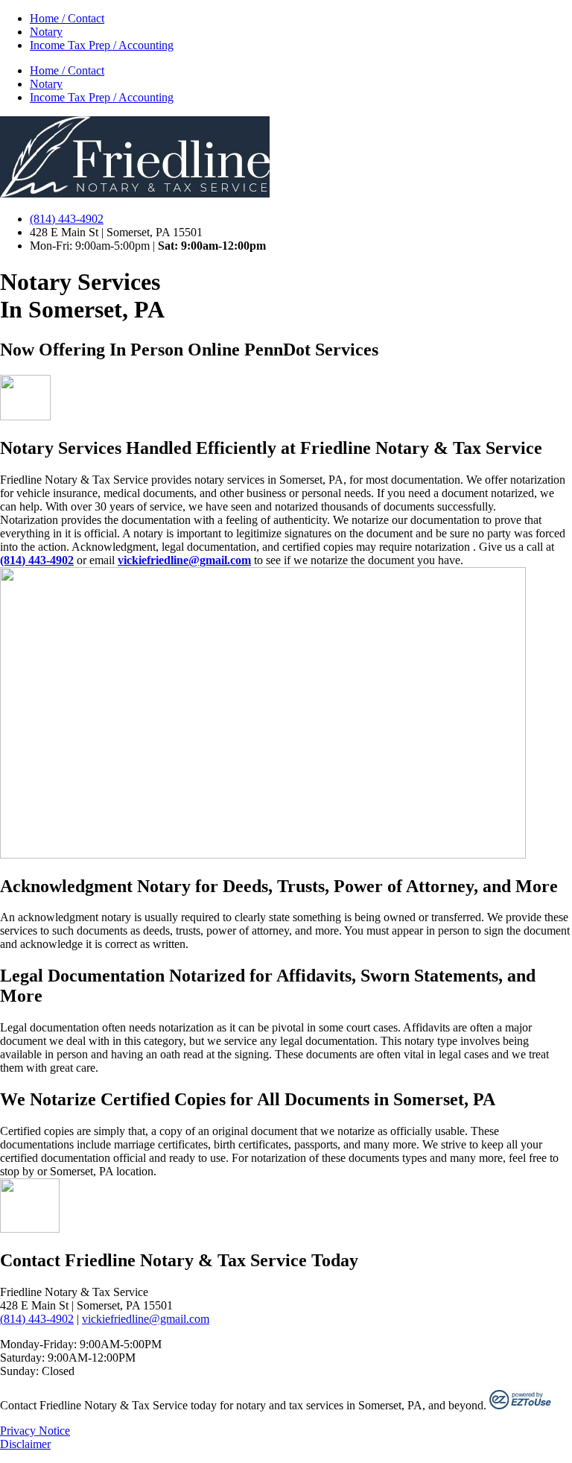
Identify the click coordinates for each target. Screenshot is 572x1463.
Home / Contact (67, 18)
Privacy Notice (35, 1430)
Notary (46, 31)
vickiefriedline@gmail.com (145, 1318)
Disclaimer (25, 1444)
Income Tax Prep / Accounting (102, 45)
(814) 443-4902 (37, 1318)
